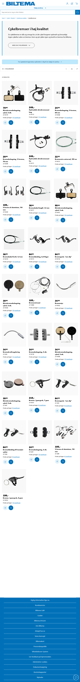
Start (3, 18)
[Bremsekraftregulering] (14, 335)
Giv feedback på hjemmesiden (40, 657)
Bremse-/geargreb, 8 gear (13, 498)
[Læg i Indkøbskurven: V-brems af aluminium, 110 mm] (11, 219)
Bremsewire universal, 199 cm (66, 159)
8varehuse (16, 408)
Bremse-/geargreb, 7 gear (39, 400)
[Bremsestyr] (66, 286)
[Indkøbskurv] (76, 3)
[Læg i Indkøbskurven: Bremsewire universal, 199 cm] (63, 169)
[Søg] (77, 12)
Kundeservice (40, 605)
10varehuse (42, 454)
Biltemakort (40, 641)
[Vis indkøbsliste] (72, 3)
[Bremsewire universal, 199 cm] (66, 142)
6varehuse (42, 405)
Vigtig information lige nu (40, 600)
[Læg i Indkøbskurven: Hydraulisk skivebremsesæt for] (37, 171)
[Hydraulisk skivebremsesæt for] (40, 142)
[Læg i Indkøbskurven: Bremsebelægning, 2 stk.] (37, 362)
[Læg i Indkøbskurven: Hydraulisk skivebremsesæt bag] (37, 122)
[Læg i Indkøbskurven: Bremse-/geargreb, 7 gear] (37, 410)
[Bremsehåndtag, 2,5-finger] (40, 239)
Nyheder (40, 677)
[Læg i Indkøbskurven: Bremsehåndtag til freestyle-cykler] (11, 462)
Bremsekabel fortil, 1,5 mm (13, 257)
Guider (40, 615)
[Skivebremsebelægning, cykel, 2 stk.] (14, 93)
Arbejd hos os (40, 631)
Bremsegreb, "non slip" (63, 257)
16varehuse (16, 215)
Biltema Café (40, 610)
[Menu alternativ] (3, 3)
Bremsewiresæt (34, 303)
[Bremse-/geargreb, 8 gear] (14, 481)
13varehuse (16, 357)
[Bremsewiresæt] (40, 286)
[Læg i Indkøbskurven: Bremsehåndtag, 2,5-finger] (37, 266)
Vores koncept (40, 636)
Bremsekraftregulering (11, 352)
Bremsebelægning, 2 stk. (38, 352)
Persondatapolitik (40, 646)
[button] (40, 8)
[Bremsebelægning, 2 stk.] (40, 335)
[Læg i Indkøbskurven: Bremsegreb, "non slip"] (63, 266)
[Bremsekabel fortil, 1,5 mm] (14, 239)
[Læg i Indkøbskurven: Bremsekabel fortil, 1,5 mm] (11, 266)
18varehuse (42, 166)
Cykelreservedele (21, 18)
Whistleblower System (40, 651)
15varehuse (42, 117)
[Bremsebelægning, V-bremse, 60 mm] (66, 93)
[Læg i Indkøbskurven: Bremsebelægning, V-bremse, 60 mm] (63, 122)
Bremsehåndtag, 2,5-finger (39, 257)
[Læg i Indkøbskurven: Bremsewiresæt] (37, 312)
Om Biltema (40, 626)
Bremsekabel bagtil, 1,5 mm (39, 208)
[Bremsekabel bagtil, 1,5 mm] (40, 191)
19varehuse (16, 117)
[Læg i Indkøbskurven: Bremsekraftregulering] (11, 362)
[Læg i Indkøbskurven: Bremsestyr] (63, 313)
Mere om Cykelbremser (19, 45)
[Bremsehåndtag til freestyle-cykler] (14, 432)
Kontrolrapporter (40, 672)
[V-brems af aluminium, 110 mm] (14, 191)
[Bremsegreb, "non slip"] (66, 239)
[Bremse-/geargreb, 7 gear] (40, 383)
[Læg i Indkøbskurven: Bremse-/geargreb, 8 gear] (11, 507)
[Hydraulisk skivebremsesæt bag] (40, 93)
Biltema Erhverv (40, 621)
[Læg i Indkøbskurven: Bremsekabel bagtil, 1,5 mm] (37, 217)
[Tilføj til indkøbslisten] (5, 122)
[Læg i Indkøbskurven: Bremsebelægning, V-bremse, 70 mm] (11, 171)
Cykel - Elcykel (11, 18)
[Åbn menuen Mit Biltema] (67, 3)
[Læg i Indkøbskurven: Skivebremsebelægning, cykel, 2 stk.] (11, 122)
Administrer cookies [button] (40, 662)
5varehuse (42, 308)
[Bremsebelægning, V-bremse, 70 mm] (14, 142)
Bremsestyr (59, 303)
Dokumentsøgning (40, 667)
